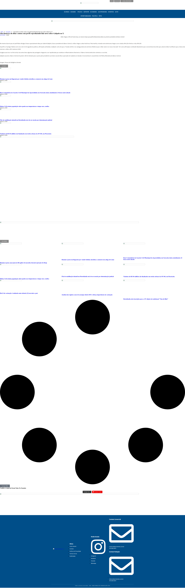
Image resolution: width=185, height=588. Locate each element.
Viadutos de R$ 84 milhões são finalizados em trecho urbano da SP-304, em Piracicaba (25, 134)
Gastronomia (102, 11)
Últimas (66, 11)
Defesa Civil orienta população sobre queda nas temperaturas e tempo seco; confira (24, 106)
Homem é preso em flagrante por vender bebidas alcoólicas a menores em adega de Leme (26, 79)
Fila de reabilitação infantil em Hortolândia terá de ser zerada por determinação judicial (26, 120)
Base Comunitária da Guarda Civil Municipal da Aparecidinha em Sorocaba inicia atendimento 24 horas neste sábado (35, 92)
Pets (100, 16)
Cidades (73, 11)
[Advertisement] (13, 208)
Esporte (86, 11)
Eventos (111, 11)
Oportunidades (86, 16)
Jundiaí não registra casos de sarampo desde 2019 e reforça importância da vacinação (87, 295)
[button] (73, 12)
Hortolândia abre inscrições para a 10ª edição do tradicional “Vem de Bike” (145, 299)
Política (95, 16)
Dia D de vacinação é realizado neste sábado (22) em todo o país (19, 293)
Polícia (80, 11)
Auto (116, 11)
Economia (93, 11)
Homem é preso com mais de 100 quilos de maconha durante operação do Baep (23, 263)
